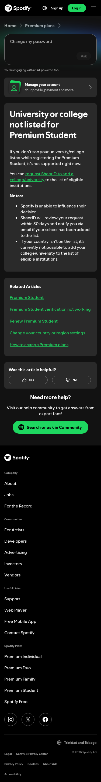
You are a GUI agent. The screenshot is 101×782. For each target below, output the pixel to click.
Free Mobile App (20, 621)
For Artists (14, 530)
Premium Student (27, 297)
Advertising (15, 552)
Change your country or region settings (47, 333)
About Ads (50, 764)
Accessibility (12, 774)
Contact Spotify (19, 632)
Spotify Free (15, 701)
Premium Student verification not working (50, 309)
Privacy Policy (13, 764)
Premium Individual (23, 656)
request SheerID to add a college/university (42, 176)
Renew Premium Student (34, 321)
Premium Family (20, 679)
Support (12, 599)
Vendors (12, 575)
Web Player (15, 610)
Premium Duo (17, 668)
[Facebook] (45, 719)
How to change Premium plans (39, 345)
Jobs (8, 495)
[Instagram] (10, 719)
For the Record (18, 506)
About (10, 483)
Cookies (33, 764)
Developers (15, 541)
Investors (13, 564)
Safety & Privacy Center (32, 754)
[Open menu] (93, 8)
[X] (28, 719)
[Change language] (45, 8)
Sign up (57, 8)
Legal (8, 754)
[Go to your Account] (88, 87)
